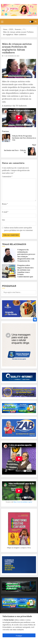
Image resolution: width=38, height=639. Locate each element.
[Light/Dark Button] (31, 22)
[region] (19, 626)
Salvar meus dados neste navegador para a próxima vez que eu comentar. (18, 229)
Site (3, 220)
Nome (5, 204)
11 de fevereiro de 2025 (11, 56)
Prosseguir (19, 636)
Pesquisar (9, 286)
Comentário (7, 176)
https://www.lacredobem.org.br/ (23, 502)
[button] (2, 22)
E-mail (5, 212)
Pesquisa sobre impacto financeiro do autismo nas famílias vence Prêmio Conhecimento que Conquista (25, 272)
